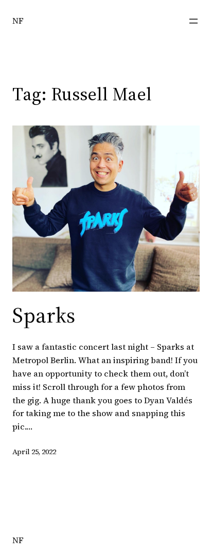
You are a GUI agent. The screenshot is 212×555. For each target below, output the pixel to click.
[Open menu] (193, 21)
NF (18, 20)
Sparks (43, 315)
